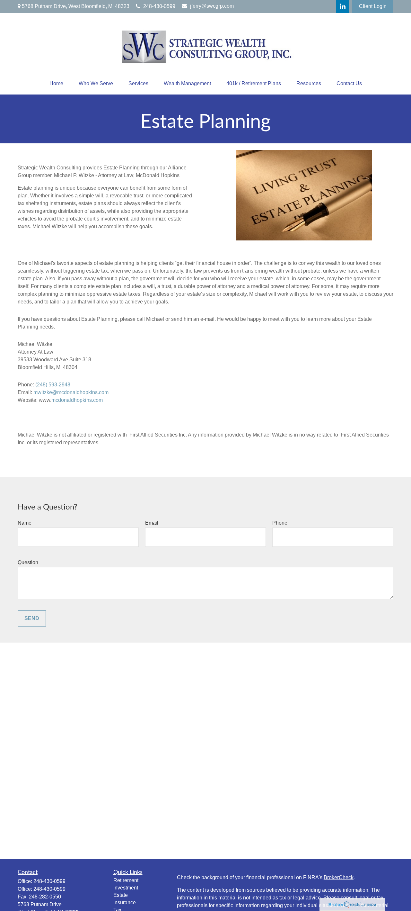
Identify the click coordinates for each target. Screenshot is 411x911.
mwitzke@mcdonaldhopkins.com (71, 392)
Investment (125, 887)
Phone (279, 523)
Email (151, 523)
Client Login (373, 6)
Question (28, 562)
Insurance (124, 902)
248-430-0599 (159, 6)
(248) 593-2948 (52, 384)
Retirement (125, 880)
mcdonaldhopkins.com (77, 400)
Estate (120, 895)
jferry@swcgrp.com (212, 6)
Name (24, 523)
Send (31, 618)
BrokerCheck (339, 877)
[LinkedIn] (342, 6)
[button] (56, 83)
